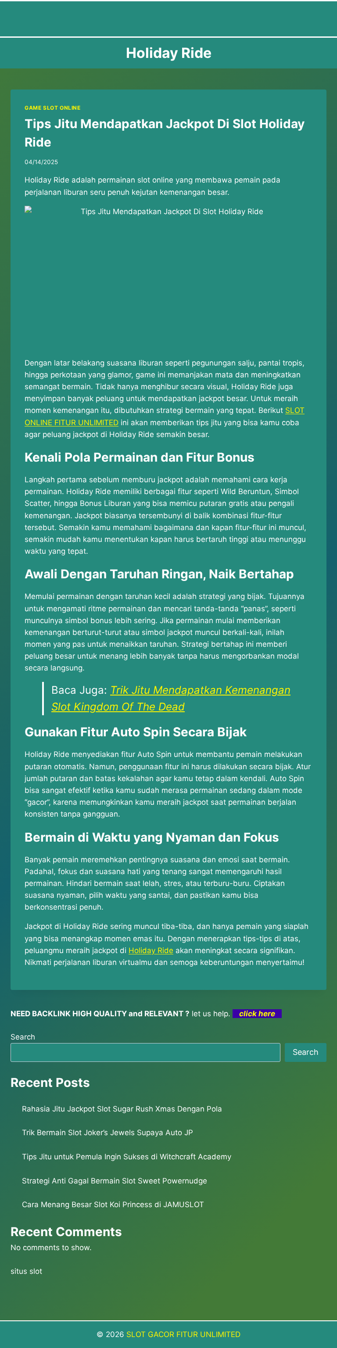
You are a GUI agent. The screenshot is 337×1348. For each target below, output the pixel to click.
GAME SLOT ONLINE (53, 107)
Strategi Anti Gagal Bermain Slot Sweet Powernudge (114, 1180)
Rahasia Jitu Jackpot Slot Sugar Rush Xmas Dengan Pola (122, 1108)
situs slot (26, 1271)
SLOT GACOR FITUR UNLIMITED (183, 1334)
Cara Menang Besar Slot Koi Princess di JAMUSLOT (113, 1204)
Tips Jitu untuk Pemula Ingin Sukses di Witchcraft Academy (126, 1156)
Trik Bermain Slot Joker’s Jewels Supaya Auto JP (107, 1132)
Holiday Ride (151, 950)
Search (23, 1037)
